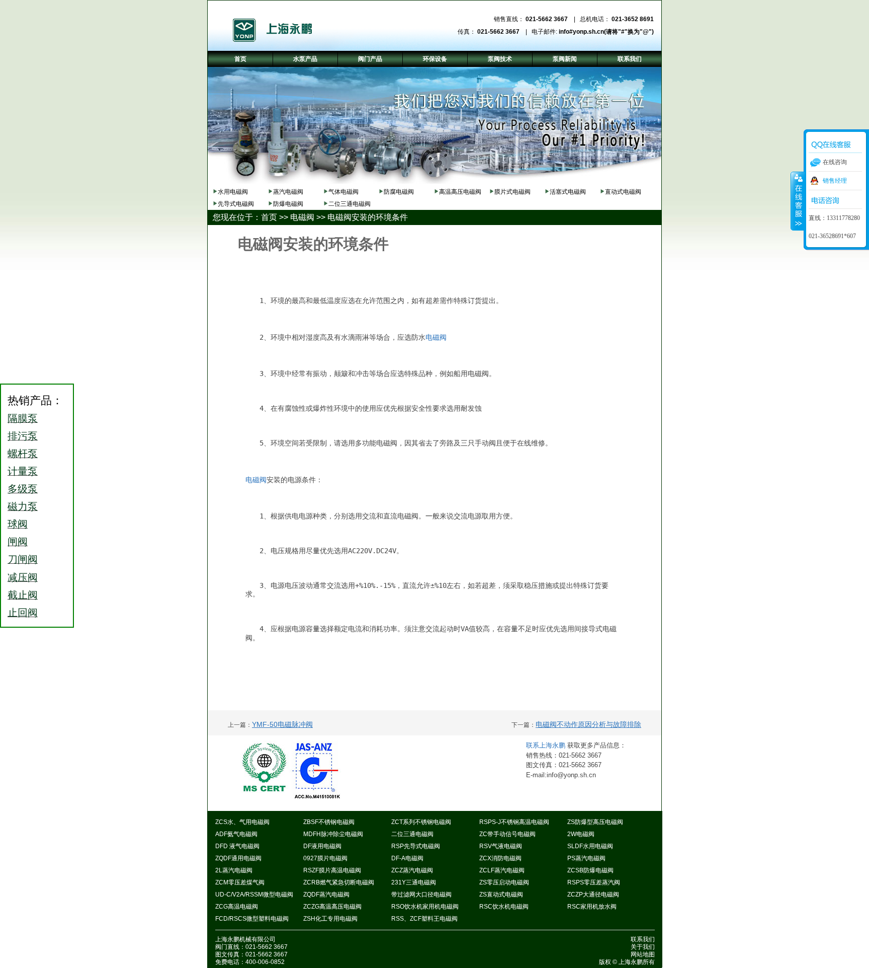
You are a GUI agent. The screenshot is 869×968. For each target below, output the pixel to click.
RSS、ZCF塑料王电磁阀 (424, 919)
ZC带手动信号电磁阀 (507, 834)
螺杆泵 (23, 453)
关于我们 (643, 947)
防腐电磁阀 (399, 191)
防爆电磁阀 (288, 203)
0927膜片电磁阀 (325, 858)
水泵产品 (305, 58)
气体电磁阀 (343, 191)
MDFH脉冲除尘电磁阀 (333, 834)
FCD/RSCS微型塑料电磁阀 (252, 919)
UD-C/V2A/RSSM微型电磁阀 (254, 894)
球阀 (18, 524)
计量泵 (23, 471)
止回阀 (23, 612)
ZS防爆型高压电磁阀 (595, 822)
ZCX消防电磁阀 (500, 858)
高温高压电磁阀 (460, 191)
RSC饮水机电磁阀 (504, 907)
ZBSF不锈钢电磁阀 (329, 822)
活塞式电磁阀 (568, 191)
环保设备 (435, 58)
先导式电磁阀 (236, 203)
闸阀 (18, 541)
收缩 (798, 201)
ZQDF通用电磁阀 (238, 858)
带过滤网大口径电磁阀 (421, 894)
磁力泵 (23, 506)
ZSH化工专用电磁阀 (330, 919)
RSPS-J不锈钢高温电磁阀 (514, 822)
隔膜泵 (23, 418)
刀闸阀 (23, 559)
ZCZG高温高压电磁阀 (332, 907)
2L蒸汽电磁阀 (233, 870)
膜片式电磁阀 (512, 191)
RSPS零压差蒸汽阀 (593, 882)
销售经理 (835, 180)
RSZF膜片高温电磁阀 (332, 870)
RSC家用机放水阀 (592, 907)
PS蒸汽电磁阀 (586, 858)
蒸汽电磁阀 (288, 191)
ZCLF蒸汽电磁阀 (502, 870)
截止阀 (23, 595)
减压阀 (23, 577)
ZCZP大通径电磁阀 (593, 894)
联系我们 (643, 939)
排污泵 (23, 435)
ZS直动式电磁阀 (501, 894)
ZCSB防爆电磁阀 (590, 870)
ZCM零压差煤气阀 (240, 882)
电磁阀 (302, 217)
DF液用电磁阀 (322, 846)
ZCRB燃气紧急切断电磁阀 (338, 882)
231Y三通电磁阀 (413, 882)
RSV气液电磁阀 (500, 846)
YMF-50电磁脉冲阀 (282, 724)
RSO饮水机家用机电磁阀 (425, 907)
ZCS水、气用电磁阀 (242, 822)
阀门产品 (370, 58)
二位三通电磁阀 (349, 203)
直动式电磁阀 (623, 191)
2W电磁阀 (580, 834)
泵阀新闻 (565, 58)
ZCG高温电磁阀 (236, 907)
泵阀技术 (500, 58)
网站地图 (643, 954)
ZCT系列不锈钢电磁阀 (421, 822)
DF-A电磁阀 (407, 858)
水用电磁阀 (233, 191)
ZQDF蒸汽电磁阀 (326, 894)
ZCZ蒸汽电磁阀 (412, 870)
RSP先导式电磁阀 (415, 846)
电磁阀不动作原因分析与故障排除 (588, 724)
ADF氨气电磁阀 (236, 834)
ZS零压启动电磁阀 (504, 882)
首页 (269, 217)
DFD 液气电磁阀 (237, 846)
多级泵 (23, 488)
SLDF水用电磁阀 (590, 846)
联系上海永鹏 (546, 745)
